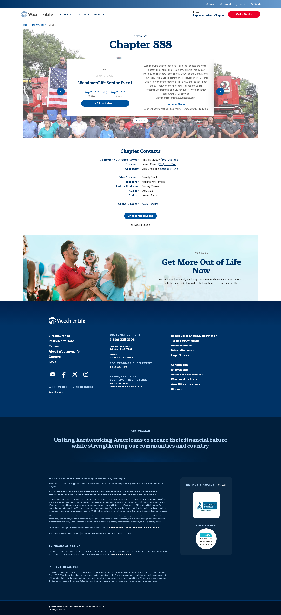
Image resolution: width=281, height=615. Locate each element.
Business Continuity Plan (146, 527)
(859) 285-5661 (170, 159)
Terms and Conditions (185, 340)
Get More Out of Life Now (201, 266)
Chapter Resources (140, 215)
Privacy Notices (181, 345)
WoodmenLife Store (184, 379)
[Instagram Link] (85, 374)
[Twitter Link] (74, 374)
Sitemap (176, 389)
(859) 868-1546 (169, 168)
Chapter (219, 15)
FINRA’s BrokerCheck (120, 527)
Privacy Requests (182, 350)
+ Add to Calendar (105, 103)
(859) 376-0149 (167, 164)
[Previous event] (61, 91)
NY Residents (179, 369)
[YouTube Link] (52, 374)
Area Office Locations (185, 384)
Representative (202, 15)
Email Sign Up (56, 392)
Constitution (179, 364)
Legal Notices (180, 355)
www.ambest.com (121, 554)
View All (222, 485)
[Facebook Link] (63, 374)
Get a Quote (244, 14)
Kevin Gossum (150, 203)
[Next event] (220, 91)
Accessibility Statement (187, 374)
